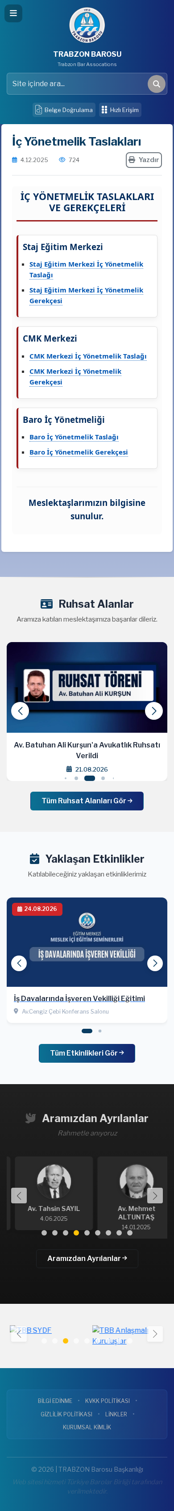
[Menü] (13, 13)
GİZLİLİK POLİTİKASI (66, 1414)
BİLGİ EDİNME (55, 1401)
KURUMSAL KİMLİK (87, 1427)
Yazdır (149, 160)
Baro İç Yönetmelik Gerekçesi (78, 451)
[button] (154, 711)
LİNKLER (116, 1414)
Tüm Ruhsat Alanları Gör (84, 801)
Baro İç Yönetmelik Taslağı (74, 436)
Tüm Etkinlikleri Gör (84, 1053)
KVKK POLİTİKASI (107, 1401)
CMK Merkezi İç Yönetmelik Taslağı (88, 355)
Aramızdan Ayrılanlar (84, 1258)
